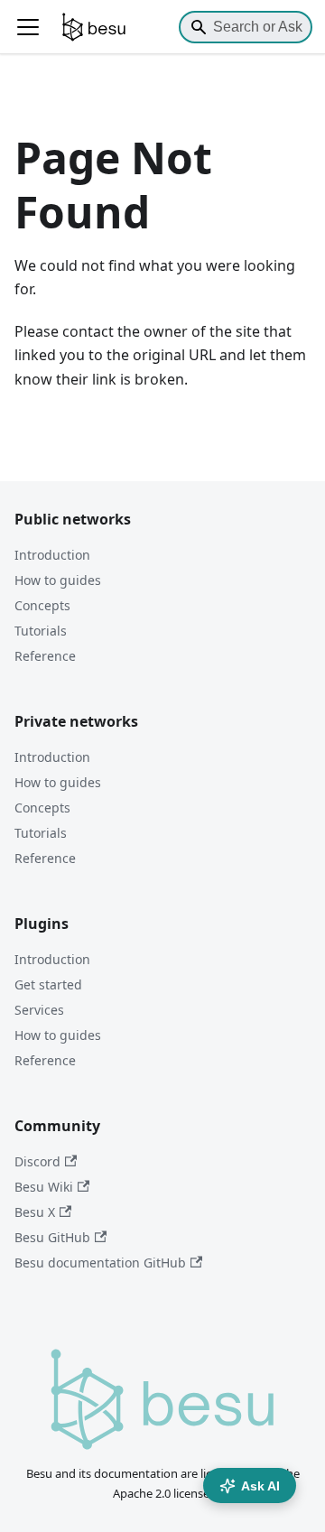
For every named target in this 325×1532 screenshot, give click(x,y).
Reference (45, 655)
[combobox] (246, 27)
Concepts (42, 605)
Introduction (52, 554)
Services (39, 1009)
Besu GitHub (52, 1237)
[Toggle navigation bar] (28, 27)
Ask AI (260, 1486)
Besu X (34, 1212)
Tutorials (40, 630)
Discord (37, 1161)
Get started (48, 984)
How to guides (57, 580)
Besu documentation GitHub (100, 1262)
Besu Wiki (43, 1186)
